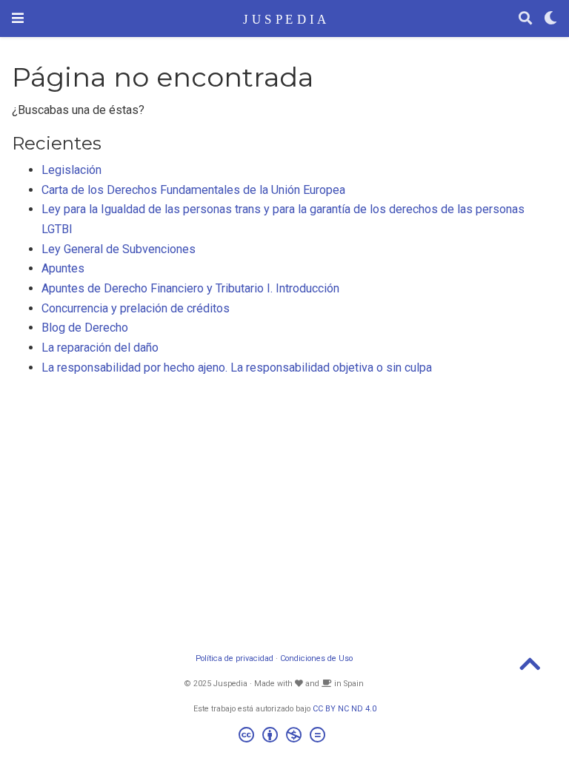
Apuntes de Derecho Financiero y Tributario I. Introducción (190, 288)
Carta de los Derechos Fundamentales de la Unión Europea (193, 190)
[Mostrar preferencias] (550, 18)
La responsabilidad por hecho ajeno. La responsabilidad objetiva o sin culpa (236, 367)
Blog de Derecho (84, 328)
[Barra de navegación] (18, 18)
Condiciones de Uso (316, 658)
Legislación (71, 170)
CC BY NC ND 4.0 (344, 709)
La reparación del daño (100, 348)
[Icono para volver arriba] (529, 669)
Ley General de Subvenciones (118, 249)
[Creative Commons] (285, 737)
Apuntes (62, 268)
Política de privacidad (234, 658)
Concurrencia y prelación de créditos (135, 308)
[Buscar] (525, 18)
